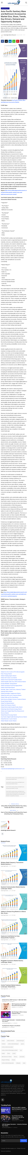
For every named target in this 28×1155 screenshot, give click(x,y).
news (24, 1063)
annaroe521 (4, 1001)
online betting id (20, 1040)
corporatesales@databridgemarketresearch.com (13, 768)
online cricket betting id (13, 1044)
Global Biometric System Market (9, 718)
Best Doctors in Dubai (6, 1056)
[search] (26, 2)
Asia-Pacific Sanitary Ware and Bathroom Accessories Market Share (15, 783)
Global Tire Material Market (7, 703)
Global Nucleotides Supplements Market (11, 693)
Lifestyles (18, 1063)
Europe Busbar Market (6, 701)
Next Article (13, 810)
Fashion (3, 1044)
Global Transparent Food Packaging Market (11, 685)
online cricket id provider (7, 1047)
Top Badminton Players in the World (11, 1025)
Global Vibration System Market (8, 720)
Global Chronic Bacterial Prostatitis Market (11, 679)
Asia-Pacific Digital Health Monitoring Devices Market (14, 717)
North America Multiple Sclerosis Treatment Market (13, 699)
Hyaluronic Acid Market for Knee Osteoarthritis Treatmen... (10, 936)
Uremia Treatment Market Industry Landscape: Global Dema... (11, 986)
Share (8, 1053)
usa (21, 1050)
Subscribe (23, 1140)
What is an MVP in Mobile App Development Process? (19, 1108)
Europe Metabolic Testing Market (9, 683)
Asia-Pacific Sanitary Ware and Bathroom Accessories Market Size (15, 778)
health (3, 1053)
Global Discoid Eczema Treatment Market (11, 695)
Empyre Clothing (5, 1059)
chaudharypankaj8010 (6, 1023)
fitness (15, 1056)
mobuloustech (14, 1110)
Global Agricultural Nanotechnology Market (11, 709)
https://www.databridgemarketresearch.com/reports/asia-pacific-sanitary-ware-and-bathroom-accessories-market (14, 192)
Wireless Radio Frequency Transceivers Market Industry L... (12, 863)
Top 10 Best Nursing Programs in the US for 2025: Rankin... (18, 1117)
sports (22, 1044)
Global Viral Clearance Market (8, 705)
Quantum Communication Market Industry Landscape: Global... (13, 887)
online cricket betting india (8, 1063)
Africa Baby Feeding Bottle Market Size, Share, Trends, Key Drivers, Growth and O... (14, 806)
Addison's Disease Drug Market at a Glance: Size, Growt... (13, 912)
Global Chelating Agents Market (8, 675)
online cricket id (10, 1040)
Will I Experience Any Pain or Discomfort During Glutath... (19, 1004)
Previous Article (15, 804)
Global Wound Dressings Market (9, 715)
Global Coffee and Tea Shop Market (9, 697)
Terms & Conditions (6, 1151)
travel (3, 1040)
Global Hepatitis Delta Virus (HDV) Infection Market (13, 681)
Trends (13, 1059)
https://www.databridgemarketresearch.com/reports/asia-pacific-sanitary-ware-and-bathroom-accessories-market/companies (14, 594)
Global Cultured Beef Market (8, 687)
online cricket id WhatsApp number (9, 1050)
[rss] (2, 1100)
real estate (22, 1056)
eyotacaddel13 (5, 1027)
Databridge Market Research (8, 830)
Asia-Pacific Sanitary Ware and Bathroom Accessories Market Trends (15, 787)
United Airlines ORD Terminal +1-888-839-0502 (14, 999)
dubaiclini (14, 1007)
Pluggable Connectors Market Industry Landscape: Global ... (12, 961)
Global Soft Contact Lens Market (9, 677)
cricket (13, 1053)
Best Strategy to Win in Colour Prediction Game (19, 1012)
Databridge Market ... (5, 866)
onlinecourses (14, 1120)
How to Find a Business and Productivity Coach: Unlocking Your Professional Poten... (14, 813)
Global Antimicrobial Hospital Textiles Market (11, 707)
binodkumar (14, 1015)
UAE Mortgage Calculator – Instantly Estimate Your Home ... (13, 1020)
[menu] (2, 2)
